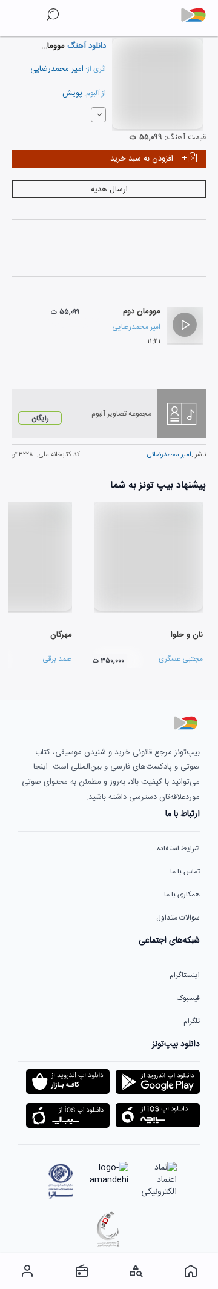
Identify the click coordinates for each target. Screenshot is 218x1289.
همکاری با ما (182, 895)
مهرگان (61, 634)
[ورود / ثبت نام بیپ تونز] (27, 1271)
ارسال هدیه (109, 189)
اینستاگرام (185, 975)
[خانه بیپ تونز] (191, 1271)
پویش (72, 93)
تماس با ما (185, 872)
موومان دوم (141, 311)
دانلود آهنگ (85, 46)
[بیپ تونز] (198, 15)
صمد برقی (57, 659)
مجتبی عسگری (181, 659)
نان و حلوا (187, 634)
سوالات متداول (178, 918)
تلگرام (191, 1021)
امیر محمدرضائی (169, 454)
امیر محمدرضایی (57, 69)
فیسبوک (188, 998)
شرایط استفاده (178, 849)
